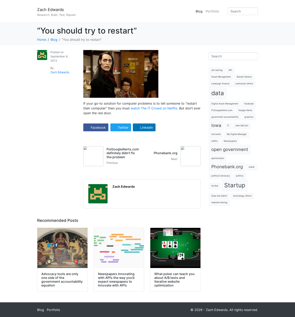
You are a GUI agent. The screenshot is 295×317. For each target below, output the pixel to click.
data (217, 93)
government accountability (224, 117)
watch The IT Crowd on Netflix (154, 108)
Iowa (216, 125)
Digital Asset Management (224, 103)
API (230, 70)
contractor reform (244, 83)
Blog (199, 11)
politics (240, 175)
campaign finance (220, 83)
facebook (249, 103)
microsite (216, 134)
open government (229, 149)
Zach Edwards (50, 9)
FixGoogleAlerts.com (221, 110)
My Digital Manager (237, 134)
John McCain (241, 125)
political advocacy (220, 175)
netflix (214, 141)
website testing (219, 202)
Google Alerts (245, 110)
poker (252, 167)
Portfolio (212, 11)
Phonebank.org (227, 166)
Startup (234, 185)
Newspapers (230, 141)
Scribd (214, 185)
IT (228, 125)
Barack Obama (244, 76)
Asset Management (221, 76)
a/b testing (217, 70)
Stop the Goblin (219, 196)
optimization (217, 158)
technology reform (242, 196)
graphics (248, 117)
